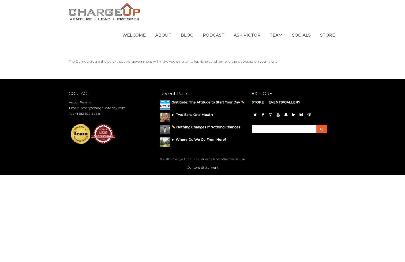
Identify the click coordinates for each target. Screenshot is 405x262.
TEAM (276, 35)
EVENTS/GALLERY (284, 102)
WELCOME (134, 35)
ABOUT (163, 35)
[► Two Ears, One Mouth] (165, 117)
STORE (327, 35)
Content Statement (202, 167)
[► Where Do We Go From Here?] (165, 142)
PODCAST (213, 35)
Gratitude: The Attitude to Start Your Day (206, 102)
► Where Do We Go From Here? (199, 139)
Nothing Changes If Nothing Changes (207, 127)
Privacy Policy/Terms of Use (223, 159)
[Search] (321, 129)
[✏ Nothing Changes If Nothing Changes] (165, 129)
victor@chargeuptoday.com (103, 108)
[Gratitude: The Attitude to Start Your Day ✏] (165, 105)
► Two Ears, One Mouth (192, 115)
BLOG (187, 35)
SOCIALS (301, 35)
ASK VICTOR (247, 35)
